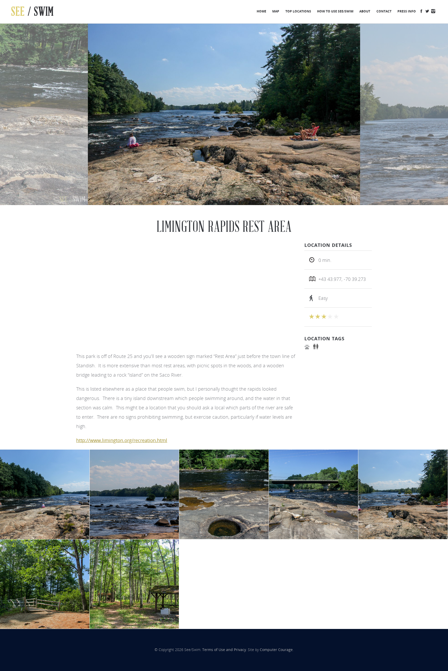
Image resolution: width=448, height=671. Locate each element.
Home (261, 11)
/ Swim (32, 11)
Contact (383, 11)
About (364, 11)
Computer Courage (276, 649)
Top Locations (298, 11)
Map (275, 11)
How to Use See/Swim (335, 11)
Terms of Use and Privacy (224, 649)
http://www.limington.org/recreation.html (121, 440)
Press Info (406, 11)
